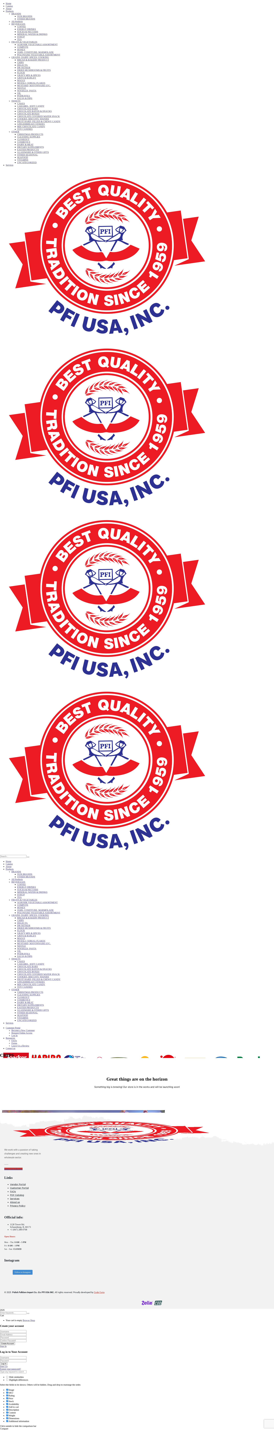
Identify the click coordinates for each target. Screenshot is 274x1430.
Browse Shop (29, 1320)
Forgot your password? (10, 1369)
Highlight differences (18, 1380)
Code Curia (99, 1292)
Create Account (7, 1344)
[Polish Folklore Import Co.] (107, 339)
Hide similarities (16, 1377)
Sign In (3, 1346)
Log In (3, 1364)
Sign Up (4, 1366)
